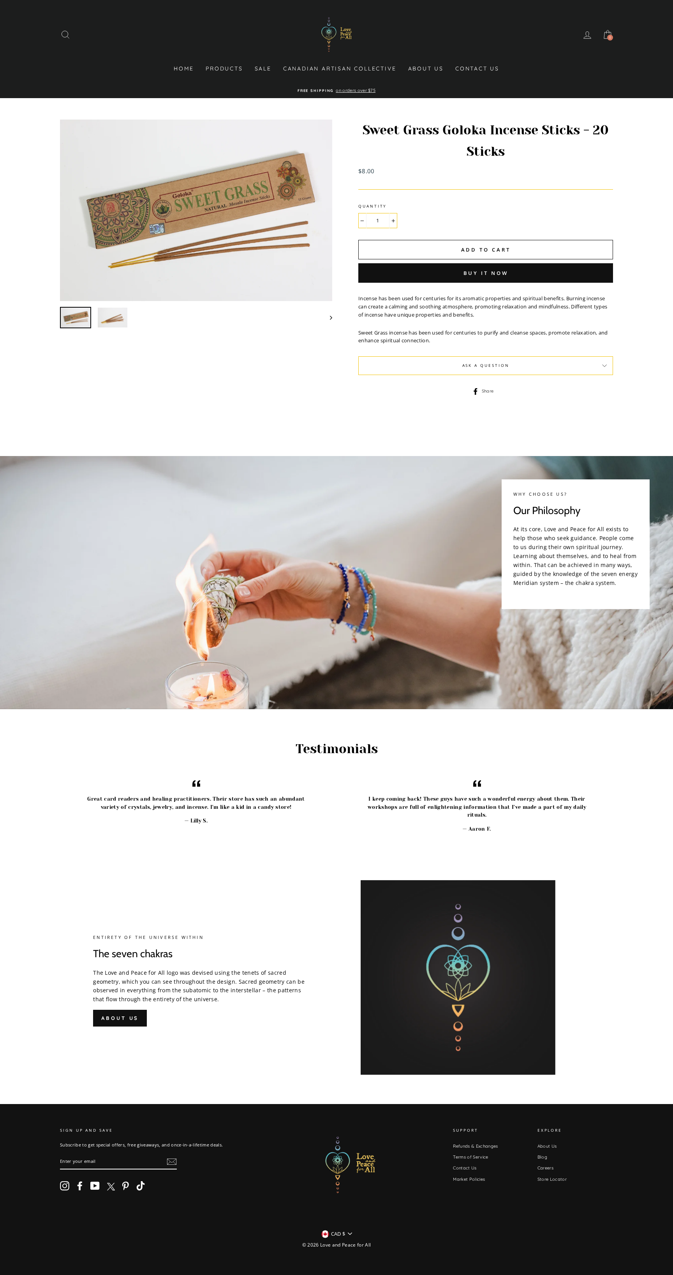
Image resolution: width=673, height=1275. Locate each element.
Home (184, 68)
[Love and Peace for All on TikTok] (140, 1185)
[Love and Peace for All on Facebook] (80, 1185)
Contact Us (477, 68)
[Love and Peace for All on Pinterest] (125, 1185)
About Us (426, 68)
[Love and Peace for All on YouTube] (95, 1185)
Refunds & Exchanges (475, 1146)
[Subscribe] (172, 1161)
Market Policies (469, 1179)
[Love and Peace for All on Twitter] (110, 1185)
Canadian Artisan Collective (339, 68)
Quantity (372, 206)
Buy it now (485, 272)
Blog (542, 1157)
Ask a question (485, 365)
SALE (263, 68)
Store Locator (552, 1179)
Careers (545, 1168)
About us (120, 1018)
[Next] (327, 317)
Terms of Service (470, 1157)
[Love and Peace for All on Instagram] (64, 1185)
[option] (336, 90)
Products (224, 68)
